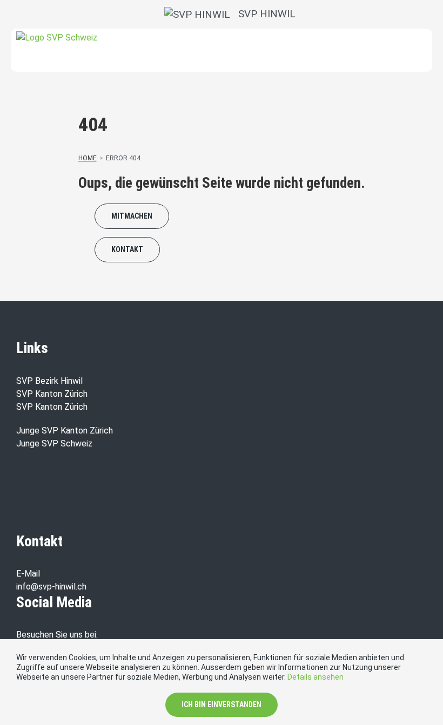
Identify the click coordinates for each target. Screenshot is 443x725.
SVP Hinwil (263, 14)
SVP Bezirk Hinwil (49, 381)
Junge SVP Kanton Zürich (64, 430)
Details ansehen (315, 677)
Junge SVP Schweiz (54, 443)
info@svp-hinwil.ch (51, 586)
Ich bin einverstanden (221, 704)
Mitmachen (131, 216)
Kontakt (127, 249)
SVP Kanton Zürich (52, 394)
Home (87, 158)
